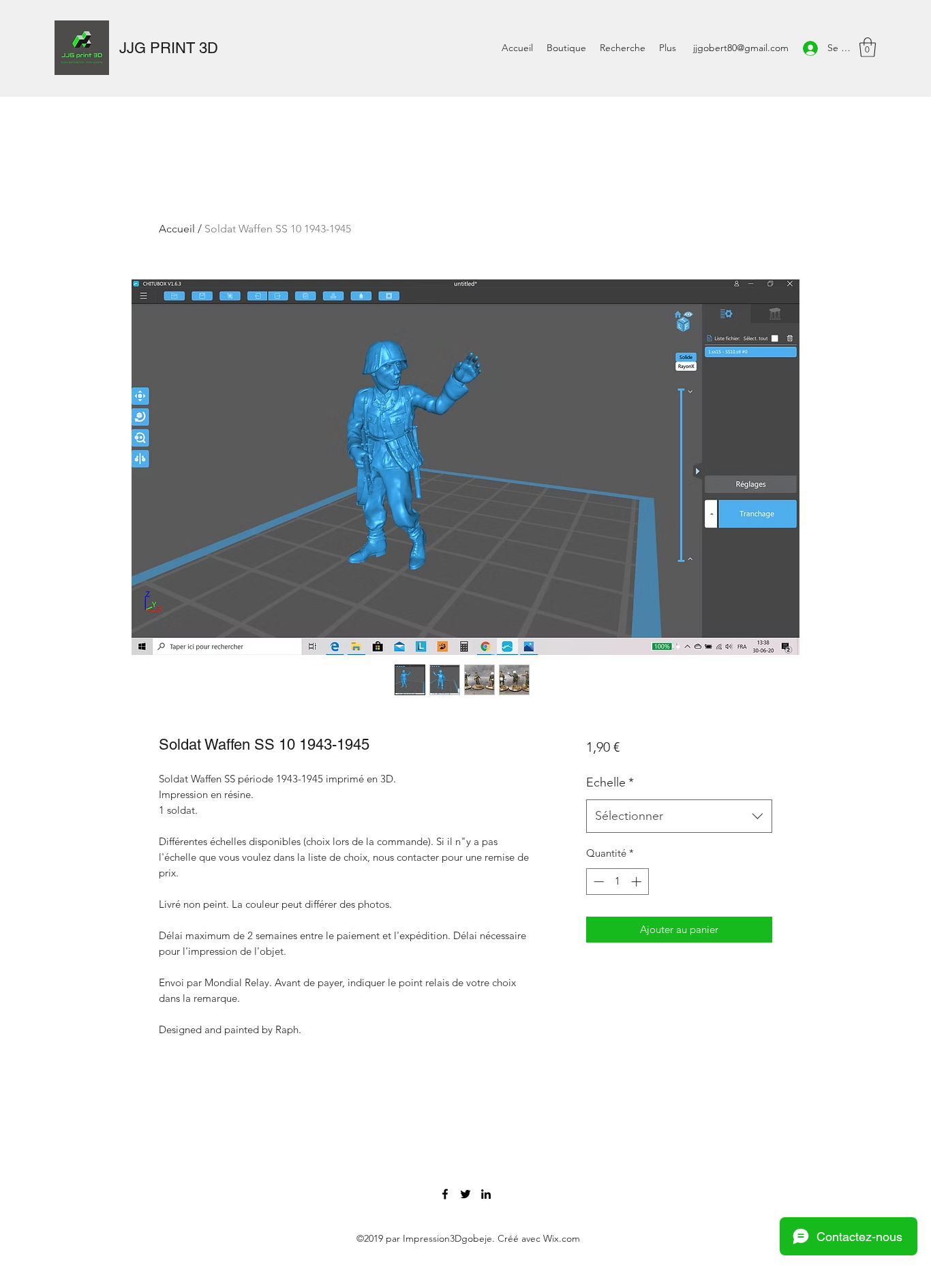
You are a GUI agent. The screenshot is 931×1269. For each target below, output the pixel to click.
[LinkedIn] (486, 1194)
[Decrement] (597, 881)
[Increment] (637, 881)
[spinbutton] (617, 881)
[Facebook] (445, 1194)
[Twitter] (465, 1194)
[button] (867, 47)
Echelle (610, 782)
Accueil (177, 228)
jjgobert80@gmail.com (741, 48)
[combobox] (679, 816)
